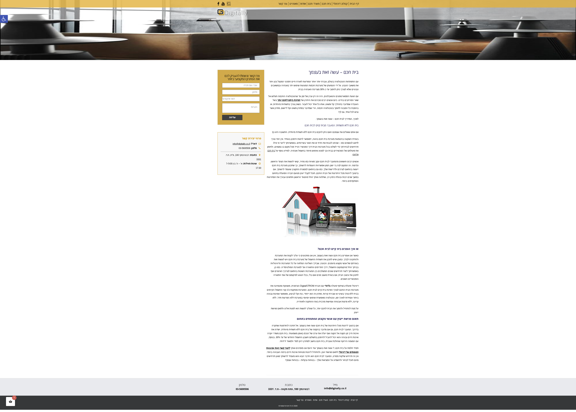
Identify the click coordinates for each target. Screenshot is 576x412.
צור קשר (282, 3)
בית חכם (326, 3)
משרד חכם (314, 3)
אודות (303, 3)
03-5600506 (242, 389)
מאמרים (294, 3)
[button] (4, 19)
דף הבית (354, 3)
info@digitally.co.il (241, 143)
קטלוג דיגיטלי (340, 3)
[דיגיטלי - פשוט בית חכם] (233, 15)
